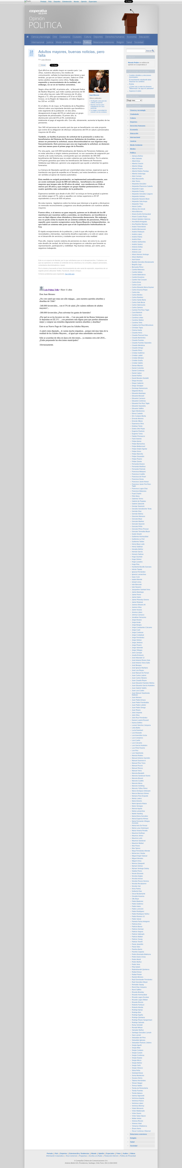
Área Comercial (71, 1156)
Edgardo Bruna (137, 391)
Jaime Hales (136, 597)
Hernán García (137, 552)
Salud (129, 42)
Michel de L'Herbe (138, 853)
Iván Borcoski (137, 584)
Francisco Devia (138, 479)
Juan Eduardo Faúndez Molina (143, 683)
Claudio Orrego (137, 348)
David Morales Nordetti (140, 378)
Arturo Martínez (137, 257)
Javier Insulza (137, 610)
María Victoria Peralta (139, 831)
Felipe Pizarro (137, 459)
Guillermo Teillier (138, 542)
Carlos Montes (137, 295)
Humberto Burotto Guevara (141, 567)
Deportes (57, 2)
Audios (125, 1153)
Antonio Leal (136, 252)
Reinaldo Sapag (138, 985)
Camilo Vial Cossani (139, 280)
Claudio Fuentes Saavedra (141, 343)
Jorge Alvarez (137, 620)
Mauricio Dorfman (138, 833)
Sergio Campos (137, 1050)
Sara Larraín (136, 1035)
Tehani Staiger (137, 1083)
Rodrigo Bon (136, 1012)
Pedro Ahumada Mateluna (141, 954)
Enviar (43, 65)
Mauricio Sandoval (138, 841)
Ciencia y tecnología (40, 36)
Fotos (118, 1153)
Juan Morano (46, 59)
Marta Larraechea (138, 811)
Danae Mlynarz (137, 365)
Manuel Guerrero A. (139, 761)
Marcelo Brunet (137, 778)
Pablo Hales (136, 906)
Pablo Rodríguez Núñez (140, 914)
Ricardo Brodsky (138, 992)
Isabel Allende (137, 579)
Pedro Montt (136, 959)
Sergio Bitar (136, 1048)
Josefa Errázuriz (138, 655)
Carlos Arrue (136, 282)
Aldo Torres (136, 181)
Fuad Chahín (136, 494)
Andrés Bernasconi (139, 229)
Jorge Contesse (137, 632)
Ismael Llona (136, 582)
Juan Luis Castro (138, 690)
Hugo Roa (135, 564)
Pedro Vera (136, 964)
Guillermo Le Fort (138, 539)
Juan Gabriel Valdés (139, 688)
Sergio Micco (136, 1060)
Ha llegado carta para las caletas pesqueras (99, 101)
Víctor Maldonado (138, 1111)
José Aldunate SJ (138, 658)
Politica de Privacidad (128, 1156)
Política (87, 42)
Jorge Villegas (137, 650)
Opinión (84, 2)
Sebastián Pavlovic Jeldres (141, 1043)
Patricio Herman (138, 929)
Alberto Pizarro (137, 169)
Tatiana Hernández (139, 1080)
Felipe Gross (136, 451)
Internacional (37, 42)
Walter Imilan (136, 1118)
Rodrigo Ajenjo (137, 1010)
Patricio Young (137, 939)
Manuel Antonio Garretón (141, 758)
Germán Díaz (136, 511)
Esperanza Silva (138, 424)
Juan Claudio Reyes (139, 680)
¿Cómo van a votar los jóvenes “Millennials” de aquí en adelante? (141, 87)
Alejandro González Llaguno (142, 194)
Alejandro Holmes (138, 196)
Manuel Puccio (137, 766)
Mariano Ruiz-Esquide (140, 796)
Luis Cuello (136, 740)
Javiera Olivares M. (139, 605)
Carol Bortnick (137, 312)
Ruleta (131, 84)
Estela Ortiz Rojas (138, 429)
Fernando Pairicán (138, 469)
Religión (120, 42)
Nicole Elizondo (137, 873)
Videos (132, 1153)
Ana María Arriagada (139, 222)
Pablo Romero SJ (138, 916)
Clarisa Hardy (137, 330)
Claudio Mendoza (138, 345)
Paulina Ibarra (137, 949)
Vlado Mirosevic (137, 1108)
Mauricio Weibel (138, 843)
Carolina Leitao (137, 318)
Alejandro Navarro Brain (140, 199)
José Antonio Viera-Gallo (141, 663)
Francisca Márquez (139, 472)
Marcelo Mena (137, 783)
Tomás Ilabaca (137, 1093)
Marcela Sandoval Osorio (141, 776)
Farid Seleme (137, 439)
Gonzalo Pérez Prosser (140, 529)
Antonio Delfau (137, 247)
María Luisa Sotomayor (140, 828)
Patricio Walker (137, 937)
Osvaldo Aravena (138, 896)
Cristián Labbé (137, 355)
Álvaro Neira (136, 1128)
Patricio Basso (137, 926)
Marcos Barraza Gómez (140, 793)
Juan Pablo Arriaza (139, 700)
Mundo (76, 2)
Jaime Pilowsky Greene (140, 600)
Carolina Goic (137, 315)
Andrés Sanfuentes (139, 242)
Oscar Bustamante (138, 894)
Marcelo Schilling (138, 786)
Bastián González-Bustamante (143, 262)
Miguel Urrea (136, 861)
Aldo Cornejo (136, 176)
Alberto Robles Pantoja (140, 171)
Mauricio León (137, 838)
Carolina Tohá (137, 323)
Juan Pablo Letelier (139, 705)
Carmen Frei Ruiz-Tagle (140, 310)
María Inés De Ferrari (139, 826)
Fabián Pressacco (138, 436)
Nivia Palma (136, 889)
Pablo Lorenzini (137, 909)
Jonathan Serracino (139, 617)
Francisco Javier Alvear (140, 482)
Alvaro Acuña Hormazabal (141, 214)
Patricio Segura (137, 932)
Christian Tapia (137, 328)
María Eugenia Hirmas (140, 819)
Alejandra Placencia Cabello (142, 186)
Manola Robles (137, 755)
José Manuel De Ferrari (140, 673)
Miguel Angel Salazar (139, 856)
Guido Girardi (137, 534)
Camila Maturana (138, 270)
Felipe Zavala (137, 461)
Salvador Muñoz (138, 1030)
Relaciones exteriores (103, 42)
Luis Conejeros (137, 738)
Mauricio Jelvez (137, 836)
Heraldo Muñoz (137, 549)
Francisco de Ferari (139, 477)
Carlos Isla (136, 292)
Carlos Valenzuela (138, 305)
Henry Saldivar (137, 547)
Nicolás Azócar (137, 879)
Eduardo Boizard (138, 396)
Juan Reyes (136, 710)
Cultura (87, 36)
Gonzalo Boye (137, 519)
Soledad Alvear (137, 1073)
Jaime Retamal (137, 602)
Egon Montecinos (138, 411)
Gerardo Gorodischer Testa (141, 509)
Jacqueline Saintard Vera (141, 590)
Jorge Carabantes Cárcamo (142, 627)
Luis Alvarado (137, 733)
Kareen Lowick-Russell (140, 720)
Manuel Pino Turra (138, 763)
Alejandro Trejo (137, 204)
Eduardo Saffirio (138, 408)
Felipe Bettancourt (138, 446)
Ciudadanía (65, 36)
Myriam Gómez (137, 866)
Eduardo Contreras (139, 401)
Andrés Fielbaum (138, 232)
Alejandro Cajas (138, 189)
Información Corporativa (55, 1156)
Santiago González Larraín (141, 1033)
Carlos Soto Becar (138, 302)
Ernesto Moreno (137, 418)
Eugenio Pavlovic (138, 431)
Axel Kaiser (136, 259)
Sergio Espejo (137, 1058)
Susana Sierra (137, 1078)
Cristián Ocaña (137, 360)
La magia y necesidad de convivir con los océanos (99, 111)
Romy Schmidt (137, 1025)
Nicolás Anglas (137, 876)
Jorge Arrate (136, 622)
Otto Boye (135, 899)
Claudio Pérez (137, 350)
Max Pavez (136, 846)
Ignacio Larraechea (139, 574)
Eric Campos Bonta (139, 416)
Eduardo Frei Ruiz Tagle (140, 403)
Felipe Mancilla (137, 454)
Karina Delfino (137, 723)
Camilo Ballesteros (139, 275)
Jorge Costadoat (138, 635)
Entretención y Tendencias (79, 1153)
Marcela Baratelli (138, 773)
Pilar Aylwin (136, 967)
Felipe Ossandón (138, 456)
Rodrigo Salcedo (138, 1022)
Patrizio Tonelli (137, 942)
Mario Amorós (137, 801)
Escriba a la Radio (95, 1156)
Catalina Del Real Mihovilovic (142, 325)
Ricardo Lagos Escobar (140, 997)
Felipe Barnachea (138, 444)
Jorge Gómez (137, 640)
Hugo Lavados (137, 562)
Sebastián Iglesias (138, 1040)
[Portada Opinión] (28, 37)
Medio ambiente (63, 42)
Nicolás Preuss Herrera (140, 881)
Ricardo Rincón (137, 1002)
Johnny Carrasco (138, 615)
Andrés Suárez (137, 244)
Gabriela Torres (137, 499)
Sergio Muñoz (137, 1063)
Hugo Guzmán (137, 557)
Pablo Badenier (137, 901)
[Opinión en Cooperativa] (91, 19)
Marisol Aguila (137, 808)
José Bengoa (136, 665)
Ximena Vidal (137, 1123)
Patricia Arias (136, 924)
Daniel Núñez (137, 376)
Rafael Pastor (137, 974)
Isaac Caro (136, 577)
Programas (83, 1156)
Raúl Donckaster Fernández (142, 980)
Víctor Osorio (136, 1113)
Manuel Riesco (137, 768)
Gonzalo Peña (137, 526)
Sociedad (138, 42)
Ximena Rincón (137, 1121)
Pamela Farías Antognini (141, 921)
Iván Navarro (136, 587)
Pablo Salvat (136, 919)
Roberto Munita (137, 1007)
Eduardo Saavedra (139, 406)
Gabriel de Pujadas (139, 501)
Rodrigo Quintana (138, 1017)
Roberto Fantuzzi (138, 1005)
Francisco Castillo (138, 474)
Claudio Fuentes (138, 340)
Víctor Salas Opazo (139, 1116)
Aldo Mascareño (138, 179)
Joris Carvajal (137, 653)
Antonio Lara (136, 249)
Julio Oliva (135, 715)
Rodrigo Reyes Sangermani (142, 1020)
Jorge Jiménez (137, 643)
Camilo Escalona (138, 277)
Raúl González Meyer (140, 982)
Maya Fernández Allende (141, 851)
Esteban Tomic (137, 426)
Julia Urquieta (137, 713)
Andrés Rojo (136, 239)
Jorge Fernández (138, 637)
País (50, 2)
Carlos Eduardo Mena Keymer (143, 287)
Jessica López (137, 612)
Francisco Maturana (139, 491)
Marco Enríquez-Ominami (141, 791)
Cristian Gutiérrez (138, 353)
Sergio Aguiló (137, 1045)
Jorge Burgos (137, 625)
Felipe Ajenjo (136, 441)
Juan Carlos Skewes (139, 678)
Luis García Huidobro (139, 745)
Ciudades (77, 36)
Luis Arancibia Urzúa (139, 735)
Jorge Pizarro (137, 645)
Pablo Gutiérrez (137, 904)
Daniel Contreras (138, 371)
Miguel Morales (137, 858)
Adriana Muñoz (137, 156)
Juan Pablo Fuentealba (140, 702)
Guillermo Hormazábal (140, 536)
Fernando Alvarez (138, 464)
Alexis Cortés (136, 206)
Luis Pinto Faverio (138, 748)
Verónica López (137, 1103)
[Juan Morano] (98, 93)
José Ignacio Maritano (140, 668)
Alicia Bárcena (137, 211)
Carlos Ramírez (137, 297)
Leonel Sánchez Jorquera (141, 725)
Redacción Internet (111, 1156)
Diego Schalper (137, 386)
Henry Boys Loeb (138, 544)
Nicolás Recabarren (139, 884)
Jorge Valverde (137, 648)
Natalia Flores (137, 871)
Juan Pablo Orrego (139, 708)
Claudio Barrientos (138, 338)
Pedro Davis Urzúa (139, 957)
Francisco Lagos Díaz (140, 489)
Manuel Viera (137, 771)
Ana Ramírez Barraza (139, 224)
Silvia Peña (136, 1070)
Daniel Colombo (138, 368)
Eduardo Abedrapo (139, 393)
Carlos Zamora (137, 307)
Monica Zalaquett (138, 863)
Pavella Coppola (138, 952)
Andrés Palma (137, 237)
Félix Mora (135, 496)
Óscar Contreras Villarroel (141, 1131)
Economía (131, 36)
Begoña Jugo (137, 264)
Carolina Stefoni (138, 320)
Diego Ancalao (137, 381)
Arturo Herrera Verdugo (140, 254)
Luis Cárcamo (137, 743)
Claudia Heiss (137, 333)
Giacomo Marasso (138, 516)
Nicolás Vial (136, 886)
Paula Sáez (136, 947)
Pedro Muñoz (137, 962)
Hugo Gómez (136, 559)
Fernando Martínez (139, 466)
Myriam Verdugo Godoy (140, 868)
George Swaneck (138, 506)
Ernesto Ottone (137, 421)
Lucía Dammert (137, 730)
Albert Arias (136, 161)
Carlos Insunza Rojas (139, 290)
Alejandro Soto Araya (139, 201)
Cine (55, 36)
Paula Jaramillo (137, 944)
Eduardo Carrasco (138, 398)
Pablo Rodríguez (138, 911)
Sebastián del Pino (139, 1038)
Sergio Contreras (138, 1055)
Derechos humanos (114, 36)
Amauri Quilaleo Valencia (141, 219)
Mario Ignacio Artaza (139, 803)
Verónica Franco (138, 1101)
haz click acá (69, 274)
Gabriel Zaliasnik (138, 504)
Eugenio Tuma (137, 434)
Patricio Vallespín (138, 934)
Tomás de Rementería (140, 1088)
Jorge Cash (136, 630)
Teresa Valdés (137, 1086)
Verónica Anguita (138, 1098)
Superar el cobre (135, 91)
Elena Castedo (137, 413)
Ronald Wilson (137, 1027)
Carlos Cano (136, 285)
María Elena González (140, 816)
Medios (77, 42)
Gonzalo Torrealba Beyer (141, 531)
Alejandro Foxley (138, 191)
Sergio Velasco (137, 1068)
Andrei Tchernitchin (139, 227)
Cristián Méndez (138, 358)
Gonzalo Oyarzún (138, 524)
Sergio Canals (137, 1053)
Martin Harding (137, 814)
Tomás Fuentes (137, 1091)
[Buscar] (150, 50)
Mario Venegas (137, 806)
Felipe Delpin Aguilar (139, 449)
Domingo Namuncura (139, 388)
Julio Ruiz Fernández (139, 718)
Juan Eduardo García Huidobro (143, 685)
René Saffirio (136, 990)
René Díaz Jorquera (139, 987)
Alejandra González (139, 184)
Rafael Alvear (137, 972)
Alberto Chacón (137, 164)
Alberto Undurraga (138, 174)
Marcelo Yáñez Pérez (139, 788)
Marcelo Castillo (138, 781)
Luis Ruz (135, 750)
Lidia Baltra (136, 728)
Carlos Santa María (139, 300)
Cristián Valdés (137, 363)
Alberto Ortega (137, 166)
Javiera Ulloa (136, 607)
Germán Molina (137, 514)
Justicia (50, 42)
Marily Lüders (137, 798)
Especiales (93, 2)
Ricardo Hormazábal (139, 995)
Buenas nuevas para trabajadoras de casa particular (97, 106)
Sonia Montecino (138, 1075)
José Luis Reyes (138, 670)
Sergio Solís (136, 1065)
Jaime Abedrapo (138, 592)
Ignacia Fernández (138, 572)
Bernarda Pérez (137, 267)
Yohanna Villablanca (139, 1126)
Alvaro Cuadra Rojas (139, 217)
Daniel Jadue (137, 373)
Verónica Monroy (138, 1106)
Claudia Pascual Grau (140, 335)
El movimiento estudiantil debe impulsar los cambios (140, 81)
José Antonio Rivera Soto (141, 660)
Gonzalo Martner (138, 521)
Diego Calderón (137, 383)
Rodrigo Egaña (137, 1015)
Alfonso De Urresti (138, 209)
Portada (43, 2)
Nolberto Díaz (137, 891)
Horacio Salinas (137, 554)
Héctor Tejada (137, 569)
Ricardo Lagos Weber (140, 1000)
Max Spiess (136, 848)
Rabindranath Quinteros (140, 969)
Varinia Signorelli (138, 1096)
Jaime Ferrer (136, 595)
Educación (144, 36)
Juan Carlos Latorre (139, 675)
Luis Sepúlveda (137, 753)
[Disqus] (74, 318)
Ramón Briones (137, 977)
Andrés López (137, 234)
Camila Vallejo (137, 272)
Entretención (67, 2)
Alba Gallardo (137, 158)
